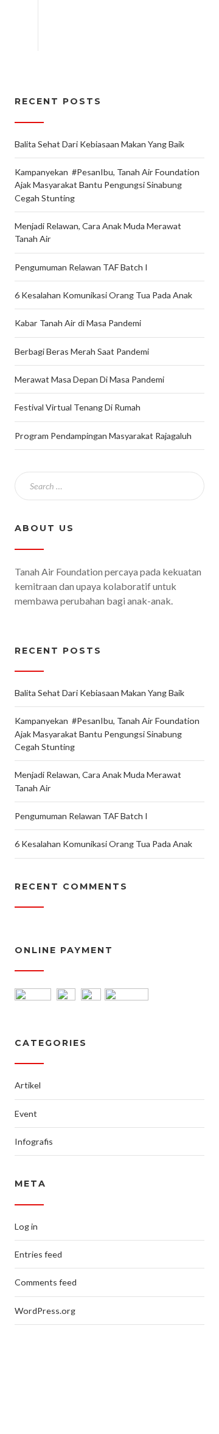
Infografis (34, 1141)
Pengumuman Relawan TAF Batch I (81, 267)
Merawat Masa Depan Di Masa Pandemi (90, 379)
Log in (26, 1226)
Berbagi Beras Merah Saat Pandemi (82, 351)
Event (26, 1113)
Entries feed (38, 1254)
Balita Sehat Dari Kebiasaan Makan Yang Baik (99, 144)
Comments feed (46, 1282)
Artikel (28, 1085)
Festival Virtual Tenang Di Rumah (78, 407)
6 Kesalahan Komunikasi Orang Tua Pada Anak (103, 295)
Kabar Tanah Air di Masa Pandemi (78, 323)
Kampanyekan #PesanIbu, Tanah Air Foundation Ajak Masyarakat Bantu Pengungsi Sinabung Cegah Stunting (107, 185)
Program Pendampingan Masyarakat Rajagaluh (103, 436)
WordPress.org (45, 1310)
